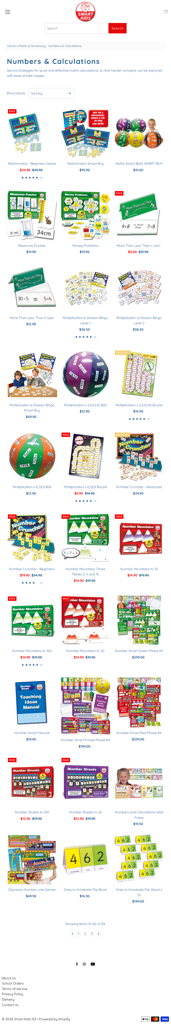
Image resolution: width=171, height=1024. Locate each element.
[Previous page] (72, 933)
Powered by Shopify (54, 1019)
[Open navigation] (7, 11)
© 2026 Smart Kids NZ (19, 1019)
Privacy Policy (12, 994)
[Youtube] (93, 964)
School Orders (13, 983)
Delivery (8, 999)
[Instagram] (84, 964)
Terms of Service (15, 989)
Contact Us (10, 1005)
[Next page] (98, 933)
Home (11, 46)
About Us (9, 978)
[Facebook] (77, 964)
